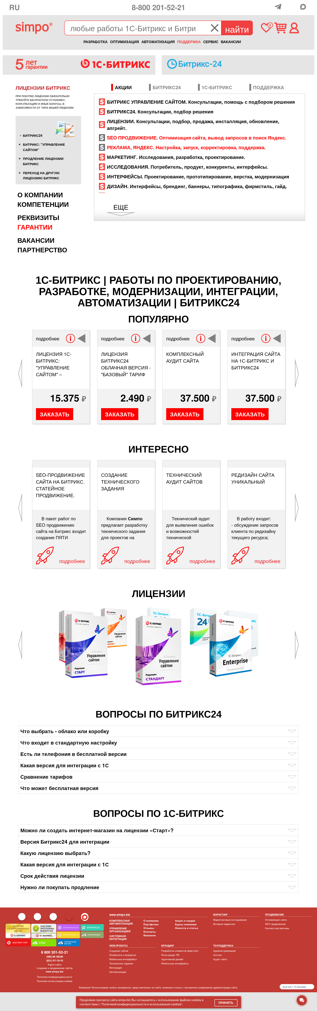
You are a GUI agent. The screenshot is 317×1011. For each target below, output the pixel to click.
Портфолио (151, 924)
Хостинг (217, 955)
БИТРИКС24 (32, 135)
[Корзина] (280, 27)
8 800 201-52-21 (54, 952)
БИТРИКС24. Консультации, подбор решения (160, 111)
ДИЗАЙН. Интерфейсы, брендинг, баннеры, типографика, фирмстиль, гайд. (197, 186)
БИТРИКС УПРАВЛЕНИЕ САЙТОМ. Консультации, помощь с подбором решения (201, 101)
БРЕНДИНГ (167, 945)
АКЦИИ (123, 87)
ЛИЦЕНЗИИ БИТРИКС (43, 87)
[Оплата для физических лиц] (271, 7)
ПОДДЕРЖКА (189, 41)
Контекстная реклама (277, 928)
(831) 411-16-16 (54, 960)
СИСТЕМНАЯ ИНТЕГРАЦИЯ (118, 937)
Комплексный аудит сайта (185, 357)
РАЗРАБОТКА (95, 41)
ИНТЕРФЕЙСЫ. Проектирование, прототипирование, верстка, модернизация (198, 176)
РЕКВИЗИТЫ (38, 217)
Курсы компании (186, 924)
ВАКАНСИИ (231, 41)
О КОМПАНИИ (40, 194)
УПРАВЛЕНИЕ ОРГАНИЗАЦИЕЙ (119, 929)
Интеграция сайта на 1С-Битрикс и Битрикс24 (255, 360)
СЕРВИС (210, 41)
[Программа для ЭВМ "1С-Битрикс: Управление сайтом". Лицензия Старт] (86, 645)
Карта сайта (54, 964)
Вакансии (149, 935)
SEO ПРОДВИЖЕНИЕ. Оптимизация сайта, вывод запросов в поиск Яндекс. (196, 137)
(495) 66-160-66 (54, 956)
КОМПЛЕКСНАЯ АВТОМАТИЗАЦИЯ (121, 922)
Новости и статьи (186, 928)
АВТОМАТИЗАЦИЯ (158, 41)
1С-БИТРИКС (217, 87)
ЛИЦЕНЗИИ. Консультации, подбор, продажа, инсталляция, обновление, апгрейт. (193, 124)
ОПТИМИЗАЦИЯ (124, 41)
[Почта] (287, 6)
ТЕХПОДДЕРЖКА (223, 945)
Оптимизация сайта (276, 919)
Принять (225, 1003)
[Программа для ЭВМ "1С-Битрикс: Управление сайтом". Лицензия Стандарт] (158, 650)
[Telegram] (279, 7)
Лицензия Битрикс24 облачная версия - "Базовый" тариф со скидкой (126, 363)
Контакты (149, 931)
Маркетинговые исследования (230, 919)
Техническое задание (121, 963)
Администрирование (224, 950)
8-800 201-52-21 (158, 7)
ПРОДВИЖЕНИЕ (274, 914)
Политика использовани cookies (54, 981)
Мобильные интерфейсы (123, 959)
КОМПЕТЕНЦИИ (43, 204)
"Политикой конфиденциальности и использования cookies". (142, 1004)
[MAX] (304, 7)
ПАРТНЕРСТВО (42, 249)
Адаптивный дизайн (172, 959)
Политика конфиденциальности (54, 977)
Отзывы (148, 928)
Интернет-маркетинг (224, 924)
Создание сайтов (118, 950)
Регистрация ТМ (170, 955)
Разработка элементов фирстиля (179, 950)
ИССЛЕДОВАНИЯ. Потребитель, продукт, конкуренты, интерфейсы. (187, 166)
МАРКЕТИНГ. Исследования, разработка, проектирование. (176, 157)
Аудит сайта (220, 959)
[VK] (295, 6)
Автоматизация (117, 972)
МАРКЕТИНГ (220, 914)
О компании (151, 920)
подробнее (47, 338)
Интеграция (115, 967)
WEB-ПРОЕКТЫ (118, 945)
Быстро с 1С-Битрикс (294, 986)
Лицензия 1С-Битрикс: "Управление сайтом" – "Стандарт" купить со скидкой (60, 363)
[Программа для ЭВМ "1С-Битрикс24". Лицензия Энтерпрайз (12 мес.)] (230, 645)
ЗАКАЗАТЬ (54, 414)
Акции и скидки (185, 920)
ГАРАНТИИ (34, 227)
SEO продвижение (275, 924)
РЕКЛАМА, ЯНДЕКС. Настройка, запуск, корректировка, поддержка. (186, 147)
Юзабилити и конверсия (122, 955)
